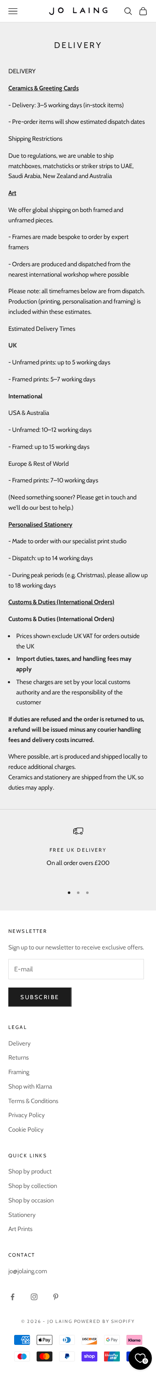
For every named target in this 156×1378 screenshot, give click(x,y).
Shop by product (30, 1171)
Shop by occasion (31, 1200)
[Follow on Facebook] (12, 1297)
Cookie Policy (26, 1129)
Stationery (22, 1215)
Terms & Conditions (33, 1101)
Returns (18, 1057)
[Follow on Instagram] (34, 1297)
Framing (18, 1072)
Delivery (19, 1043)
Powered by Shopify (104, 1321)
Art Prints (20, 1229)
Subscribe (39, 997)
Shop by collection (32, 1186)
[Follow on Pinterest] (56, 1297)
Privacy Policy (26, 1115)
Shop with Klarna (30, 1086)
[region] (78, 852)
